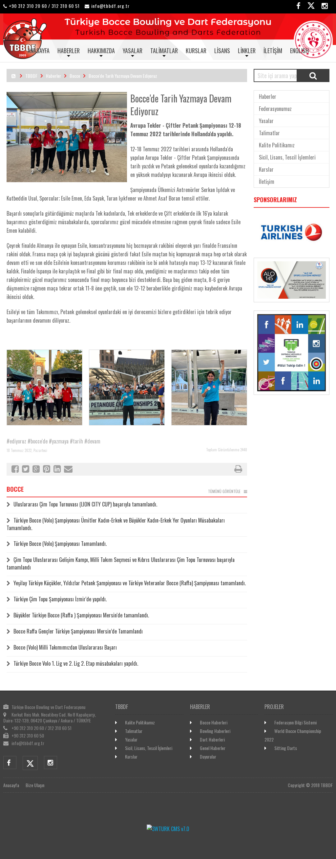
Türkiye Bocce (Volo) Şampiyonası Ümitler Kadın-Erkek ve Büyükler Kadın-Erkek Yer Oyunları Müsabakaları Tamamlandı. (116, 524)
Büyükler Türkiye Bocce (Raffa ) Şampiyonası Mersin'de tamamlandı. (81, 615)
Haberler (68, 50)
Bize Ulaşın (35, 785)
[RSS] (13, 75)
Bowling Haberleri (215, 730)
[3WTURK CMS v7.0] (168, 829)
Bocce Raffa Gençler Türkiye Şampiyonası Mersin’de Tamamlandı (78, 631)
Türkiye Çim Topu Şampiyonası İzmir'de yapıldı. (60, 599)
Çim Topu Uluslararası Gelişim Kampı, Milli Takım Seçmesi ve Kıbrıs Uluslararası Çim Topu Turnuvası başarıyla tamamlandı (121, 563)
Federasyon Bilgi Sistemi (295, 722)
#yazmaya (59, 441)
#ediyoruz (16, 441)
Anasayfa (39, 50)
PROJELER (274, 707)
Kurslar (196, 50)
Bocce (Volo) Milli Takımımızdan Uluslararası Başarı (65, 647)
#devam (92, 441)
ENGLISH (299, 50)
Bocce (75, 75)
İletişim (272, 50)
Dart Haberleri (212, 739)
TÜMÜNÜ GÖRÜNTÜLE (224, 491)
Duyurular (208, 756)
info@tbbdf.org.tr (110, 5)
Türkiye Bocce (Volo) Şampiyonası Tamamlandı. (60, 544)
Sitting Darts (285, 747)
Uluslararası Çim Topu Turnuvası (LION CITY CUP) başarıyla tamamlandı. (85, 504)
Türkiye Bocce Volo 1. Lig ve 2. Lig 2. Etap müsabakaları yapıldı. (75, 663)
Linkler (247, 50)
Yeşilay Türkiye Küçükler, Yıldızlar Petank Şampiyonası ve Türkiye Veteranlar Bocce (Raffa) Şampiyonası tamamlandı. (129, 583)
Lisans (222, 50)
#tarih (76, 441)
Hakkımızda (101, 50)
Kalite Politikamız (277, 145)
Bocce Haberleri (213, 722)
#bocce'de (38, 441)
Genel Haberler (212, 747)
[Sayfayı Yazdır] (238, 470)
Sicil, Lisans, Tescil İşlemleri (287, 157)
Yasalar (132, 50)
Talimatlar (164, 50)
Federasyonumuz (275, 109)
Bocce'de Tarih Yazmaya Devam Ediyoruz (123, 75)
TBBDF (31, 75)
